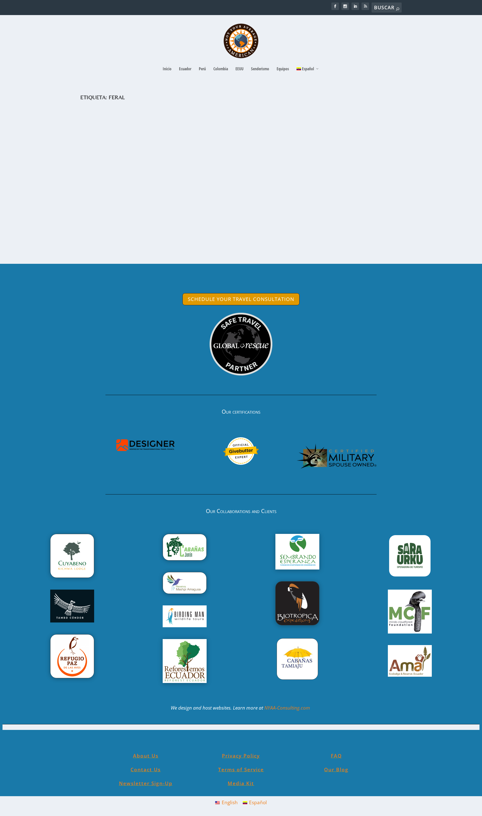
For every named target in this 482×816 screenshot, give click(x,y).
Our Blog (336, 769)
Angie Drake (99, 220)
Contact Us (146, 769)
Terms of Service (241, 769)
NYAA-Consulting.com (287, 708)
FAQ (336, 755)
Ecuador (185, 69)
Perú (202, 69)
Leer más (101, 240)
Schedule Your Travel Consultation (241, 299)
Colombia (220, 69)
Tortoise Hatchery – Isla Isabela (133, 212)
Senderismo (260, 69)
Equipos (283, 69)
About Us (145, 755)
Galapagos (153, 220)
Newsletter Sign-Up (145, 783)
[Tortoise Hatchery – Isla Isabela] (231, 155)
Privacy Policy (241, 755)
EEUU (239, 69)
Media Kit (241, 783)
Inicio (167, 69)
